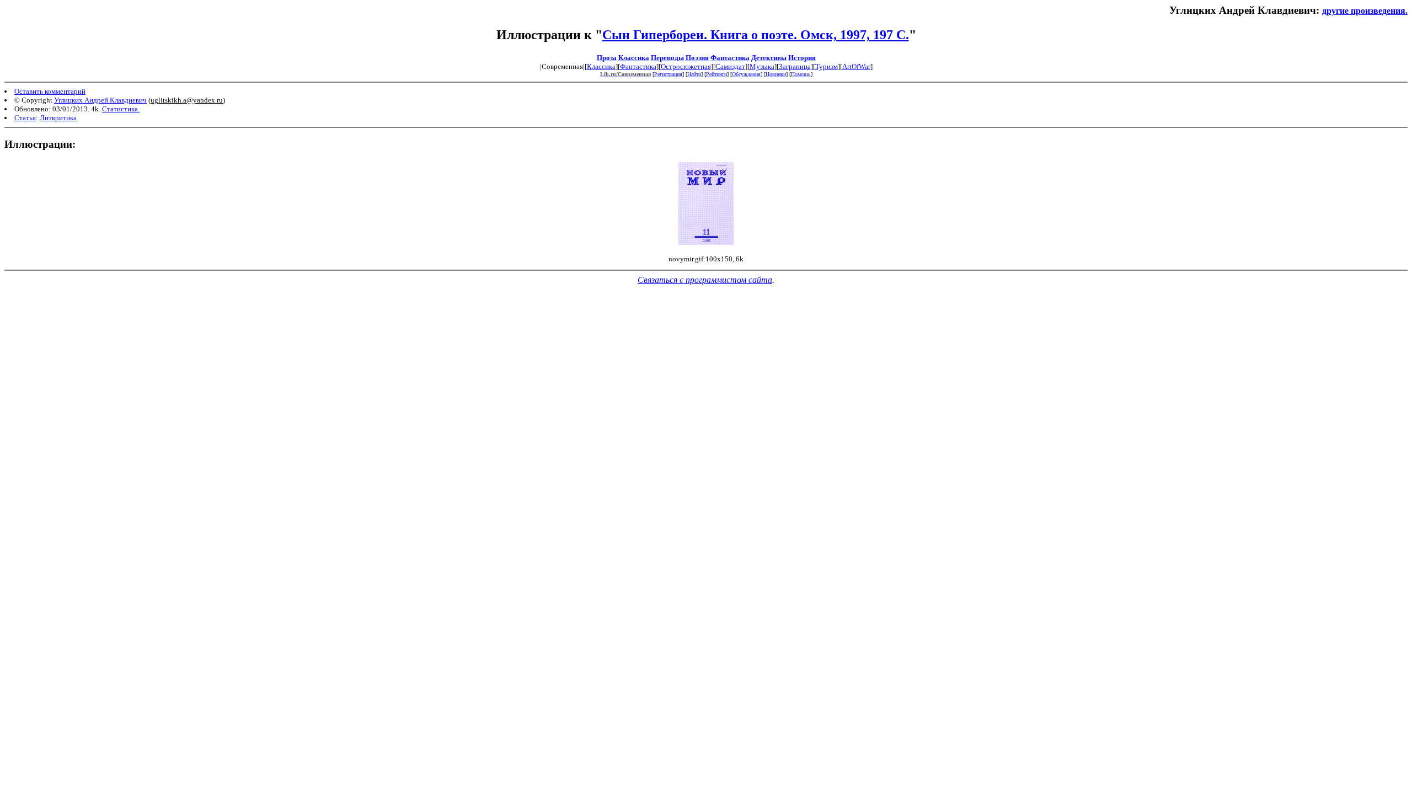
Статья (25, 118)
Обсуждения (746, 74)
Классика (633, 57)
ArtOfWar (856, 66)
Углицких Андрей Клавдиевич (100, 100)
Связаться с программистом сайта (705, 280)
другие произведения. (1365, 10)
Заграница (795, 66)
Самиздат (730, 66)
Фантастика (730, 57)
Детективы (769, 57)
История (802, 57)
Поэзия (697, 57)
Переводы (667, 57)
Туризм (826, 66)
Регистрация (668, 74)
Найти (694, 74)
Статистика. (121, 109)
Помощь (801, 74)
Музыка (762, 66)
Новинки (776, 74)
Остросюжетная (686, 66)
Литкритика (58, 118)
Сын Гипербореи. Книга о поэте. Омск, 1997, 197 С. (755, 35)
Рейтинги (716, 74)
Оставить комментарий (49, 91)
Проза (607, 57)
